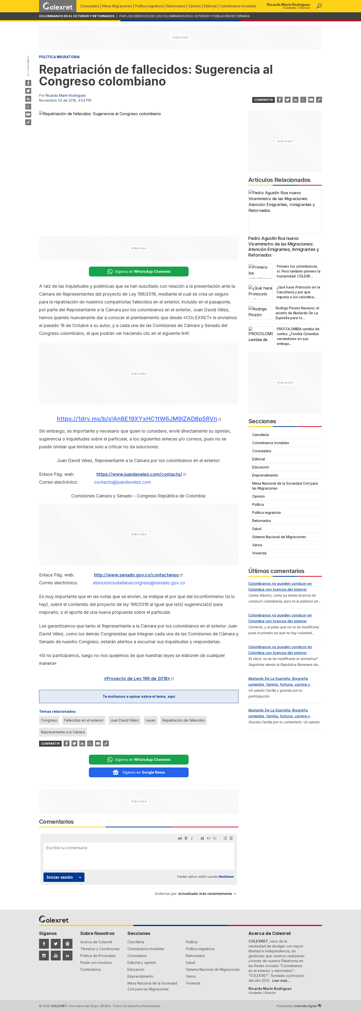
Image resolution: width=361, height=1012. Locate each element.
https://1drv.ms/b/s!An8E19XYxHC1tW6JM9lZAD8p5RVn (137, 418)
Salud (256, 529)
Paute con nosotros (96, 962)
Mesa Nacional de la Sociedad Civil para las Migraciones (285, 485)
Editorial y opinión (141, 962)
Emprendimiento (265, 475)
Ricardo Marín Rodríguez (66, 95)
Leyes (150, 720)
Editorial (210, 6)
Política (258, 504)
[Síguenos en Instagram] (44, 955)
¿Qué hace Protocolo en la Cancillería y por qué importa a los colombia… (298, 292)
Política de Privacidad (97, 956)
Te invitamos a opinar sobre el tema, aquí (139, 696)
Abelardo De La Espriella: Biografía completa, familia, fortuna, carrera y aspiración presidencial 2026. (279, 684)
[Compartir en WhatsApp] (28, 106)
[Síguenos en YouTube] (56, 955)
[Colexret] (57, 6)
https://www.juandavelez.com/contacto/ (139, 474)
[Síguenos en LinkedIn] (67, 955)
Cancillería (260, 435)
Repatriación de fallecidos (183, 720)
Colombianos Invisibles (238, 6)
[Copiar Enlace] (28, 122)
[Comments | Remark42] (138, 866)
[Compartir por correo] (28, 114)
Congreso (49, 720)
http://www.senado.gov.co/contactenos (136, 574)
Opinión (194, 6)
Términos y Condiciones (100, 949)
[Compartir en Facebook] (28, 83)
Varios (257, 545)
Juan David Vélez (124, 720)
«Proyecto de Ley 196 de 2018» (137, 678)
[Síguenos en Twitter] (56, 944)
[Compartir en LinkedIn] (28, 99)
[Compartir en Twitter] (28, 91)
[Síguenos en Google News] (67, 944)
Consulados (89, 6)
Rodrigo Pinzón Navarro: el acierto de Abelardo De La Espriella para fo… (297, 313)
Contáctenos (90, 969)
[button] (319, 6)
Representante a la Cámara (63, 732)
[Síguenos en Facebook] (44, 944)
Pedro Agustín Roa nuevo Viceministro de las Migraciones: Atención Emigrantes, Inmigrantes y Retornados (283, 247)
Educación (260, 467)
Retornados (176, 6)
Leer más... (281, 980)
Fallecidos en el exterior (83, 720)
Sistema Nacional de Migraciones (279, 537)
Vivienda (259, 553)
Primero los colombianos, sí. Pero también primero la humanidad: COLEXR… (298, 271)
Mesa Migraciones (117, 6)
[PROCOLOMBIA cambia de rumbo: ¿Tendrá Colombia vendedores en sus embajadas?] (260, 334)
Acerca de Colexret (96, 942)
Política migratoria (149, 6)
